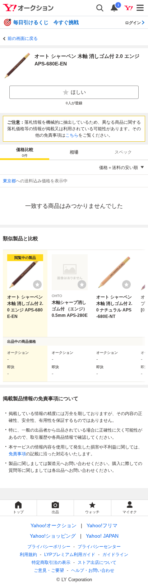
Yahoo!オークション (54, 525)
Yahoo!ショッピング (53, 536)
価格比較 (24, 152)
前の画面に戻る (23, 38)
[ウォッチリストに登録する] (37, 284)
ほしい (78, 92)
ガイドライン (115, 554)
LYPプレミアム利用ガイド (69, 554)
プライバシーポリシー (48, 546)
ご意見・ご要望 (49, 570)
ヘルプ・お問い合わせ (92, 570)
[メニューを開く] (140, 8)
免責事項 (17, 453)
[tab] (24, 152)
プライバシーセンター (99, 546)
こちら (71, 135)
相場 (74, 152)
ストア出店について (97, 562)
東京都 (9, 181)
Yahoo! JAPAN (102, 536)
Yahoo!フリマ (102, 525)
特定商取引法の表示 (51, 562)
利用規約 (28, 554)
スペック (123, 152)
